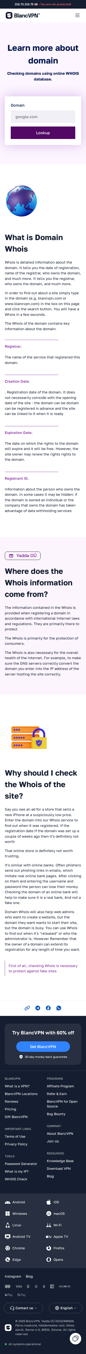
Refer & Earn (57, 1094)
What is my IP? (16, 1171)
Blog (50, 1176)
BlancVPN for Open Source (62, 1103)
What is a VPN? (17, 1086)
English (66, 1308)
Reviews (11, 1101)
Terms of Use (15, 1136)
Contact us (24, 1308)
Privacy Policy (16, 1144)
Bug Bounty (56, 1114)
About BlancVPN (60, 1133)
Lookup (43, 132)
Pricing (10, 1109)
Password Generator (21, 1164)
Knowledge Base (60, 1161)
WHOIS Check (16, 1179)
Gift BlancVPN (16, 1117)
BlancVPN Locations (21, 1094)
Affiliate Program (60, 1086)
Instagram (13, 1276)
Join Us (53, 1141)
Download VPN (59, 1168)
